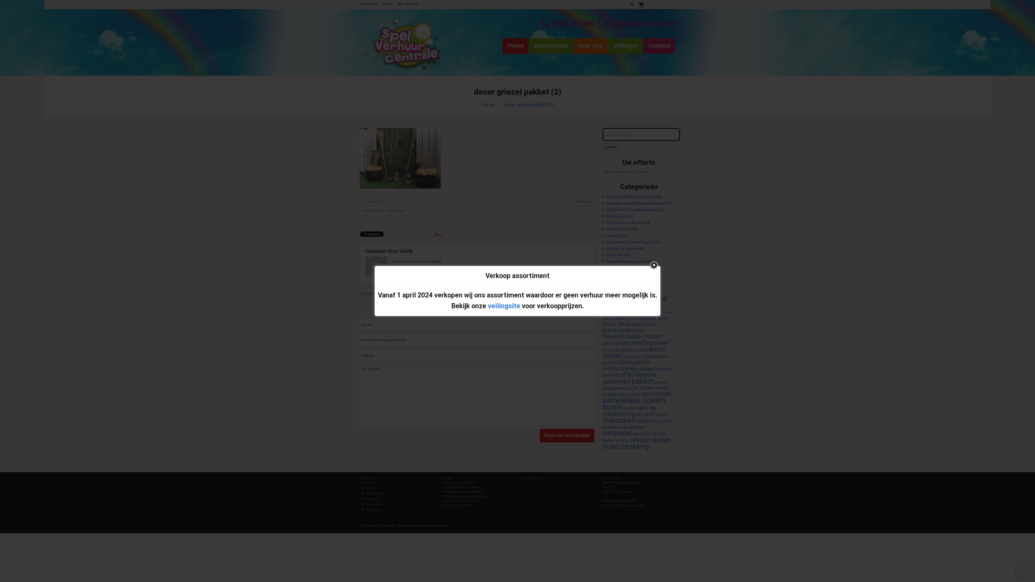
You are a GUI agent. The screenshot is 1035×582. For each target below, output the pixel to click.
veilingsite (504, 306)
